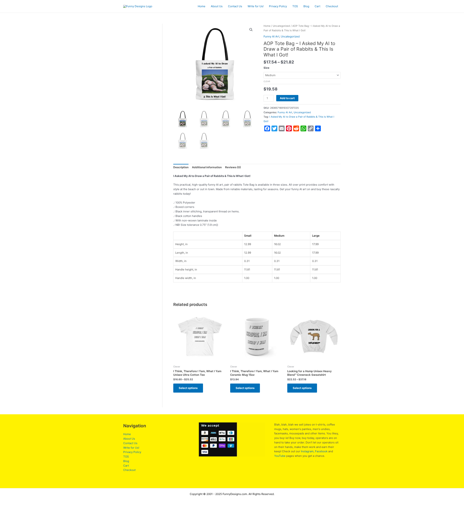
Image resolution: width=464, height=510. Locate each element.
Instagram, (307, 451)
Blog (306, 6)
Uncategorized (281, 25)
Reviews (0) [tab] (233, 167)
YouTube (279, 456)
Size (266, 67)
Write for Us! (256, 6)
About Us (217, 6)
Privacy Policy (278, 6)
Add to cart (287, 98)
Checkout (332, 6)
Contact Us (235, 6)
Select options (188, 388)
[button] (251, 29)
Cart (317, 6)
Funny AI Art (271, 36)
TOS (295, 6)
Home (201, 6)
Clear (267, 81)
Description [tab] (180, 167)
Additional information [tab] (207, 167)
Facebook (321, 451)
